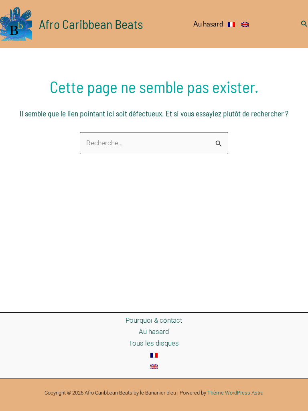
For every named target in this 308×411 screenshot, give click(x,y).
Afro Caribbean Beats (91, 23)
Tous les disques (154, 343)
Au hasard (208, 24)
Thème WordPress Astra (235, 393)
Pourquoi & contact (154, 320)
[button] (304, 24)
